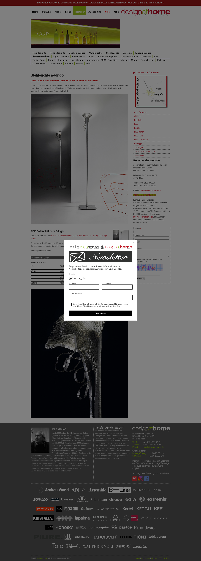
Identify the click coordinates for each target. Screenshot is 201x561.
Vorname (72, 283)
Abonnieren (100, 313)
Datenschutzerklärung (111, 304)
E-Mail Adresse (75, 294)
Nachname (106, 283)
